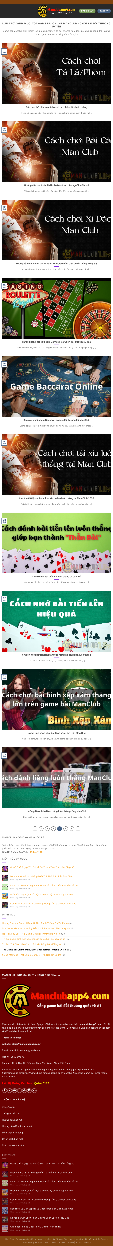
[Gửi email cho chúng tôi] (14, 1090)
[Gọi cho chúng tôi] (19, 1090)
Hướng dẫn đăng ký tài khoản (17, 1126)
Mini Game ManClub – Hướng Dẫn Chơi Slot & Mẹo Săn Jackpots (36, 928)
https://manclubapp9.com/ (26, 1044)
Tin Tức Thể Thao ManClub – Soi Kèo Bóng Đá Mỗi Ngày (31, 944)
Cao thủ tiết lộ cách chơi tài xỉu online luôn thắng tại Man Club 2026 (56, 498)
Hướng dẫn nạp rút (12, 1119)
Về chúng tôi (8, 1107)
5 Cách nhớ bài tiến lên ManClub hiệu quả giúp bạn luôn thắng (56, 654)
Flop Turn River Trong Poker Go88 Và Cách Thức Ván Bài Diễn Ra (44, 885)
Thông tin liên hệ (10, 1113)
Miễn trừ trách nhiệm (13, 1145)
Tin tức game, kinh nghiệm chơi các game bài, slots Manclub (33, 939)
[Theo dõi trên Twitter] (9, 1090)
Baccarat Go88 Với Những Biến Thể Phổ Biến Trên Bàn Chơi (41, 876)
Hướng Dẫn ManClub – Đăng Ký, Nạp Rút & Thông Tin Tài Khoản (35, 923)
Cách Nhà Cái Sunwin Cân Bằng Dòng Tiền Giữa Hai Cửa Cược (43, 903)
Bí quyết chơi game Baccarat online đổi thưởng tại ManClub (56, 420)
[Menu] (3, 11)
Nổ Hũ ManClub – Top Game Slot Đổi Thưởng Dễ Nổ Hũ (31, 933)
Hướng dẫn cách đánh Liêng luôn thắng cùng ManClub (56, 811)
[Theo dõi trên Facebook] (4, 1090)
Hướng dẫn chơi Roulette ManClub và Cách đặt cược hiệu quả (56, 341)
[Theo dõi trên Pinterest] (24, 1090)
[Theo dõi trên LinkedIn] (29, 1090)
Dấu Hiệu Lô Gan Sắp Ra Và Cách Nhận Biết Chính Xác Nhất (41, 1208)
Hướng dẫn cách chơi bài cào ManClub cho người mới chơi (56, 185)
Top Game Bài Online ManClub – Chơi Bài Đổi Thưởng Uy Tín (34, 949)
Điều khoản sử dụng (12, 1132)
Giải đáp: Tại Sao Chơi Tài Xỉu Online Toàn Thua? (35, 1226)
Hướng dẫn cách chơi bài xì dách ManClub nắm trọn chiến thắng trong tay (57, 263)
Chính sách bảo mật (12, 1139)
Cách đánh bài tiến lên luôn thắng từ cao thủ (56, 576)
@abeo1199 (36, 852)
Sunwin (53, 1242)
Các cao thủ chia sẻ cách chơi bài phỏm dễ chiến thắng (56, 107)
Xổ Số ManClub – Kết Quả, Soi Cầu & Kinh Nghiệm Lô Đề (31, 954)
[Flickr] (34, 1090)
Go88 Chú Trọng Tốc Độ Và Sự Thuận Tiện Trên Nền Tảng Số (42, 867)
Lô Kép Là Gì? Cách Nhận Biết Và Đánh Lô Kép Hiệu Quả (39, 1217)
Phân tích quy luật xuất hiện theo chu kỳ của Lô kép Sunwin (41, 894)
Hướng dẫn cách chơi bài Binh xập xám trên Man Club (56, 733)
